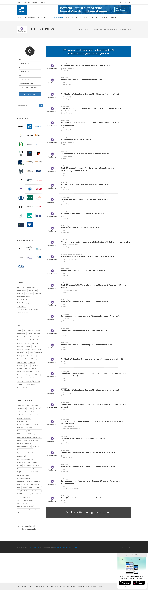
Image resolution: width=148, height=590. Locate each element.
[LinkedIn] (121, 2)
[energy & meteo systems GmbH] (38, 162)
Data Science (31, 431)
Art (20, 59)
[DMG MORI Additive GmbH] (29, 135)
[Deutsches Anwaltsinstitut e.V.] (29, 215)
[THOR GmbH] (38, 215)
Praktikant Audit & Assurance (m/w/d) (76, 139)
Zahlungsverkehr (22, 510)
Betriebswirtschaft (22, 421)
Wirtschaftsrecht (22, 503)
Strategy (38, 487)
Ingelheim (20, 349)
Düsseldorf (27, 337)
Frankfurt (25, 340)
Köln (26, 352)
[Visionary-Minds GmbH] (38, 153)
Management (27, 465)
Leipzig (31, 352)
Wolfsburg (20, 384)
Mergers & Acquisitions (24, 469)
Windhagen (36, 381)
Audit (32, 412)
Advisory (30, 408)
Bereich (22, 67)
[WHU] (21, 266)
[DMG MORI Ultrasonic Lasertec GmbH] (21, 126)
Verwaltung (27, 494)
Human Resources (22, 446)
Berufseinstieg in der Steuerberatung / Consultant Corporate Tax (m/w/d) (90, 316)
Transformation (36, 491)
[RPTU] (21, 248)
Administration (21, 408)
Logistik (19, 465)
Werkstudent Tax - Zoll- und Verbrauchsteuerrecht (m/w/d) (85, 185)
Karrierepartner (26, 83)
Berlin (24, 330)
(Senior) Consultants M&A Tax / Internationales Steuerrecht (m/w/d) (88, 452)
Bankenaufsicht (34, 415)
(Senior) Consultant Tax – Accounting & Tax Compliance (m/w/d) (86, 345)
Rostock (34, 368)
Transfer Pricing (25, 491)
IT (30, 446)
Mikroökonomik (37, 469)
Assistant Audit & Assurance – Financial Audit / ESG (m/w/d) (85, 199)
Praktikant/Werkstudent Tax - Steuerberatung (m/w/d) (83, 438)
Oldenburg (32, 362)
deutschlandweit (22, 387)
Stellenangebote (98, 29)
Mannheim (26, 356)
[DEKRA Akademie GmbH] (29, 197)
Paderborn (20, 365)
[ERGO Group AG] (38, 189)
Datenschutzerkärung (70, 547)
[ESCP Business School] (29, 257)
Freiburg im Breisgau (23, 343)
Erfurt (40, 337)
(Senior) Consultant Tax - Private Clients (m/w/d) (80, 228)
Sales (18, 487)
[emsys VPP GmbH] (29, 162)
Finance (19, 440)
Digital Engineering (33, 434)
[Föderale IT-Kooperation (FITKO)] (21, 135)
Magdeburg (38, 352)
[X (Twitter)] (125, 2)
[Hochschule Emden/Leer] (38, 248)
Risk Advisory (35, 484)
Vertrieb (19, 494)
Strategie (31, 487)
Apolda (19, 330)
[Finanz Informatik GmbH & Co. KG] (38, 180)
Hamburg (20, 346)
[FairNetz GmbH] (38, 126)
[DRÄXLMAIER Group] (21, 180)
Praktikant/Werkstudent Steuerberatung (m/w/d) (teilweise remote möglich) (92, 359)
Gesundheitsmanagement (24, 443)
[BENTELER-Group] (29, 224)
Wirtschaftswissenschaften (25, 506)
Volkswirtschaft (36, 494)
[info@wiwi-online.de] (129, 2)
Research (37, 481)
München (20, 359)
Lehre (35, 462)
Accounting (34, 405)
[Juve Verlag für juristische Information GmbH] (21, 206)
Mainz (19, 356)
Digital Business (21, 434)
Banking (19, 418)
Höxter (34, 346)
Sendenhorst (30, 371)
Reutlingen (20, 368)
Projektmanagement (23, 472)
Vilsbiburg (20, 381)
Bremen (29, 333)
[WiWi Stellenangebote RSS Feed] (18, 526)
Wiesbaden (28, 381)
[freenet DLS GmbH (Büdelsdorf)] (21, 224)
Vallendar (20, 378)
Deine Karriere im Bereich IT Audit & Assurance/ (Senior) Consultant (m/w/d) (91, 108)
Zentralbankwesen (34, 510)
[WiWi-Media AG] (29, 126)
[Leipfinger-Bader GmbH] (38, 135)
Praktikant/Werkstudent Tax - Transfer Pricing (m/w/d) (83, 213)
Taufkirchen (36, 375)
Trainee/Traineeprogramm (25, 303)
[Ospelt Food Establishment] (38, 206)
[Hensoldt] (29, 206)
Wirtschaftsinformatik (23, 497)
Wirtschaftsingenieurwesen (25, 500)
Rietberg (27, 368)
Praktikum (20, 293)
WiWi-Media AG (34, 547)
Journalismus (21, 456)
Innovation (31, 453)
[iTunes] (125, 582)
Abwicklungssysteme (23, 405)
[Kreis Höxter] (21, 144)
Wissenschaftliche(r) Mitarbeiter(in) (27, 309)
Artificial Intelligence (23, 412)
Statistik (24, 487)
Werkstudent (21, 306)
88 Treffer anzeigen (30, 94)
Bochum (37, 330)
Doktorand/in (31, 287)
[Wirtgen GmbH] (21, 171)
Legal (29, 462)
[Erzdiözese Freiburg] (38, 197)
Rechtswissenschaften (23, 478)
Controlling (28, 427)
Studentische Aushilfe (23, 296)
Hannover (27, 346)
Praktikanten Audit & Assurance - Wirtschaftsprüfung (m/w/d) (85, 65)
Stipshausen (20, 375)
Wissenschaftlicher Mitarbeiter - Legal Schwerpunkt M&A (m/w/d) (87, 256)
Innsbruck (27, 349)
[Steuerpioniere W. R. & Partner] (21, 215)
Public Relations (35, 472)
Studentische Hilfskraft (24, 300)
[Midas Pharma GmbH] (21, 197)
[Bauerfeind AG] (38, 144)
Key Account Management (25, 459)
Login (43, 2)
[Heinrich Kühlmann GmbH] (38, 171)
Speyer (37, 371)
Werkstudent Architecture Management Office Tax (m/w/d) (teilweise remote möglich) (95, 242)
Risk (28, 484)
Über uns (27, 2)
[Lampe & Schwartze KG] (29, 180)
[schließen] (17, 586)
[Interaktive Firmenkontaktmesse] (94, 9)
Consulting (20, 427)
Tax (18, 491)
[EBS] (29, 248)
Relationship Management (24, 481)
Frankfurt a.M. (34, 340)
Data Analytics (21, 431)
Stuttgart (28, 375)
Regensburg (34, 365)
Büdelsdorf (37, 333)
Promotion (38, 293)
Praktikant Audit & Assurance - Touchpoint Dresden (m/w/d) (85, 154)
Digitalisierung (37, 437)
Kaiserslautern (36, 349)
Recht (27, 475)
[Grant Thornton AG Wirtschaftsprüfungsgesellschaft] (21, 189)
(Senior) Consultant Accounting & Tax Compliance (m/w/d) (84, 330)
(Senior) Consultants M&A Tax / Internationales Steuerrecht (84, 302)
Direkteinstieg (21, 287)
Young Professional (22, 312)
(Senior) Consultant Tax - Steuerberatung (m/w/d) (81, 498)
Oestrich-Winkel (22, 362)
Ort (20, 75)
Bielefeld (30, 330)
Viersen (35, 378)
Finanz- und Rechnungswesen (32, 440)
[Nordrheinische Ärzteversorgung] (21, 153)
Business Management (23, 424)
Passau (27, 365)
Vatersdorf (28, 378)
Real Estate (20, 475)
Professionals (29, 293)
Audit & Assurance (22, 415)
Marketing (36, 465)
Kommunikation (21, 462)
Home (20, 2)
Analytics (37, 408)
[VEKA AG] (29, 189)
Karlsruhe (20, 352)
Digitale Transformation (24, 437)
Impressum (58, 547)
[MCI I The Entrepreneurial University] (38, 257)
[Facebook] (117, 2)
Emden (34, 337)
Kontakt (35, 2)
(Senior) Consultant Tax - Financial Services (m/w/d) (81, 80)
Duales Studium (21, 290)
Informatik (36, 446)
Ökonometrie (21, 513)
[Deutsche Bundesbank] (29, 171)
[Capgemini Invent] (29, 153)
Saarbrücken (21, 371)
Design (39, 431)
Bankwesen (27, 418)
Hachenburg (34, 343)
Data (34, 427)
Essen (19, 340)
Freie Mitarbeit (32, 290)
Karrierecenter (88, 29)
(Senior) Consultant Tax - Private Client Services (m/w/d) (83, 271)
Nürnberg (34, 359)
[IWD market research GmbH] (21, 162)
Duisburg (20, 337)
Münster (26, 359)
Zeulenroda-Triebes (30, 384)
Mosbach (33, 356)
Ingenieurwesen (21, 453)
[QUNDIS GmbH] (29, 144)
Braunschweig (21, 333)
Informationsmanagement (24, 450)
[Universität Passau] (21, 257)
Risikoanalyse (21, 484)
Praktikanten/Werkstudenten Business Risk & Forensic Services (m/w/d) (90, 94)
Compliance (35, 424)
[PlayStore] (139, 582)
